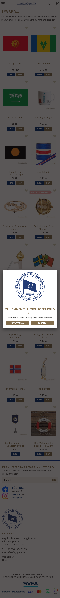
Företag (42, 323)
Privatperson (17, 323)
